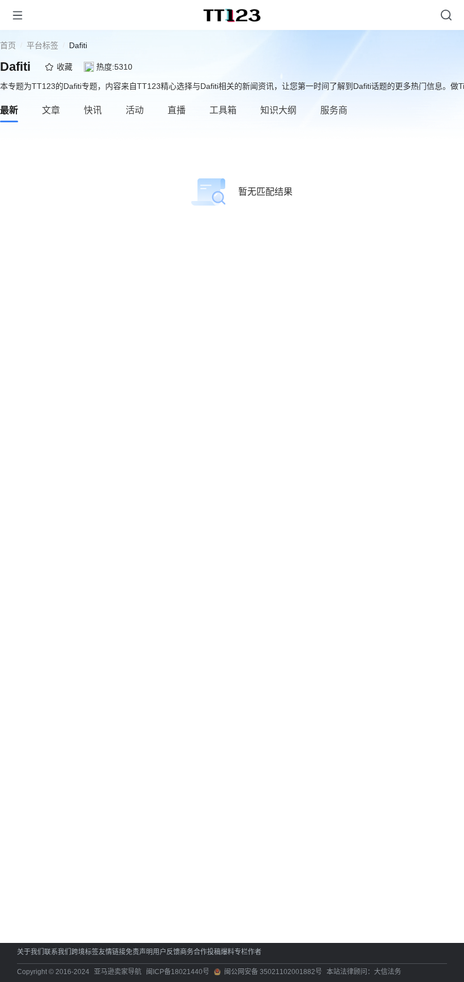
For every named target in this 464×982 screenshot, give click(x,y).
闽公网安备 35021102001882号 (273, 971)
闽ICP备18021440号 (177, 971)
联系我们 (57, 952)
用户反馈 (166, 952)
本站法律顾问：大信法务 (363, 971)
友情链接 (112, 952)
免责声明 (139, 952)
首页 (8, 45)
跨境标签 (84, 952)
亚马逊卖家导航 (117, 971)
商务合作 (193, 952)
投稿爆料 (220, 952)
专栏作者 (247, 952)
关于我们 (30, 952)
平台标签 (42, 45)
